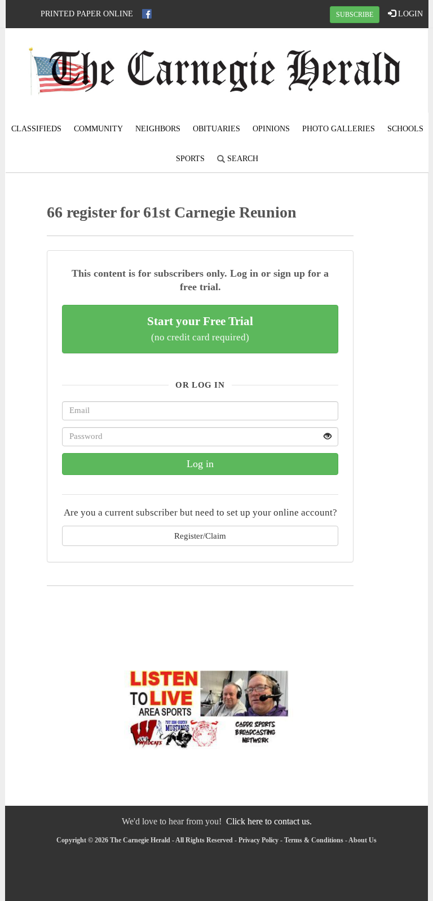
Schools (405, 129)
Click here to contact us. (269, 821)
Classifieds (36, 129)
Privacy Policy (258, 840)
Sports (190, 158)
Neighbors (157, 129)
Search (241, 158)
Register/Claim (200, 535)
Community (98, 129)
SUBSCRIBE (354, 15)
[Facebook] (147, 14)
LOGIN (409, 14)
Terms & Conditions (313, 840)
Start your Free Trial (200, 328)
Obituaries (216, 129)
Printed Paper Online (87, 14)
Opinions (271, 129)
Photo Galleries (338, 129)
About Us (362, 840)
